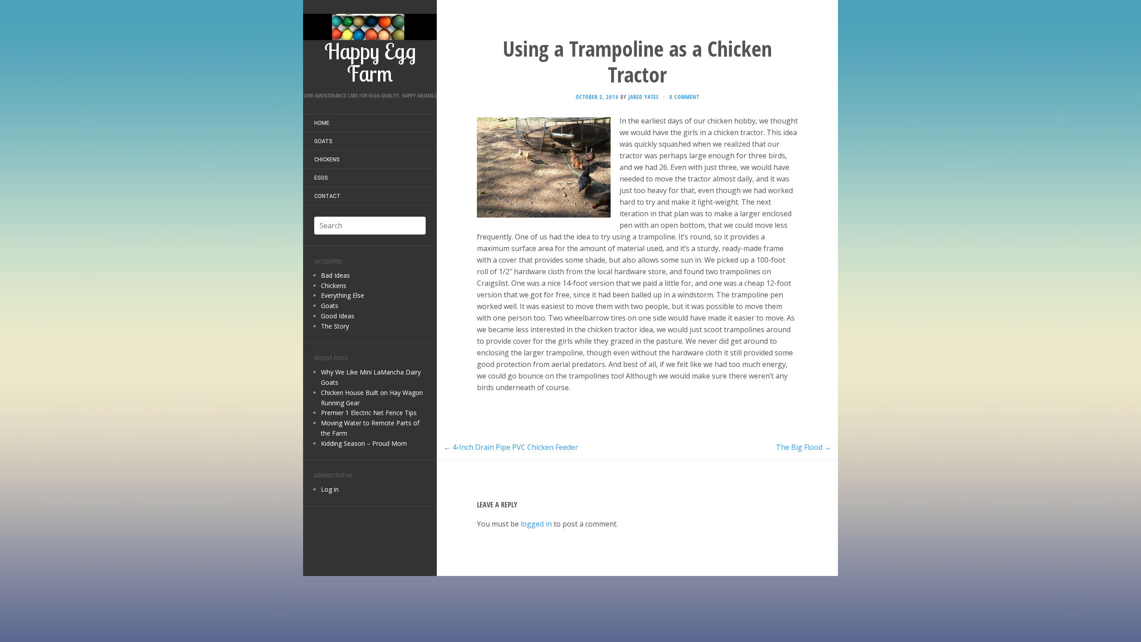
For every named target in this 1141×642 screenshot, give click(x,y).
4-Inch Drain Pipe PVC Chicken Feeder (510, 447)
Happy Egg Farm (370, 61)
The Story (335, 326)
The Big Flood (803, 447)
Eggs (321, 178)
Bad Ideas (335, 275)
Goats (323, 141)
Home (321, 123)
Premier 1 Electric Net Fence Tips (369, 412)
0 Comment (684, 97)
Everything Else (342, 295)
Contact (327, 196)
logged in (536, 524)
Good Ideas (337, 316)
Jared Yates (643, 97)
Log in (330, 489)
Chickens (326, 159)
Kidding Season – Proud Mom (364, 443)
